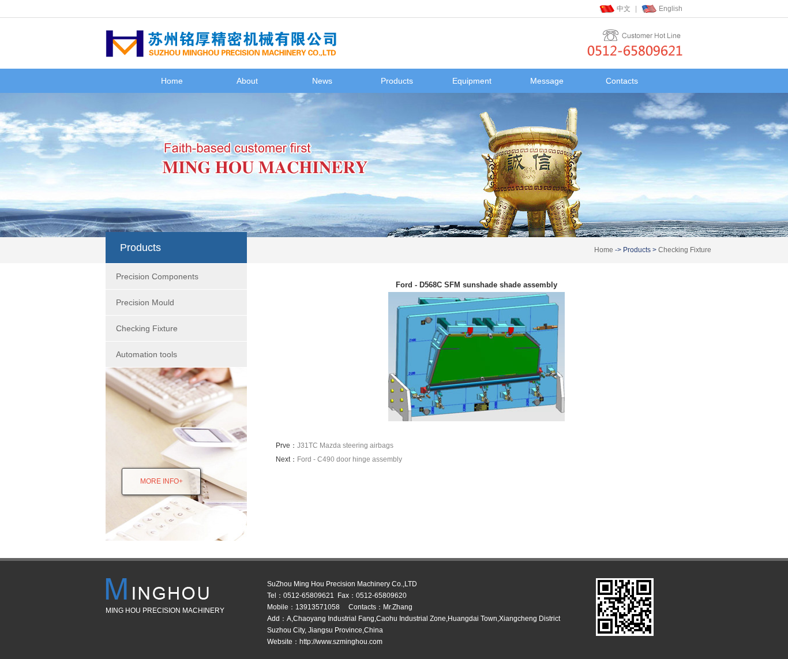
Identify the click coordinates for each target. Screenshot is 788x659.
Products (397, 80)
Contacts (622, 80)
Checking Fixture (684, 250)
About (247, 80)
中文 (624, 9)
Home (172, 80)
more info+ (161, 481)
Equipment (471, 80)
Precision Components (157, 276)
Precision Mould (145, 302)
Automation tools (146, 354)
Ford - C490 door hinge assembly (349, 459)
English (670, 9)
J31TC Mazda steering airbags (345, 445)
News (322, 80)
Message (547, 80)
